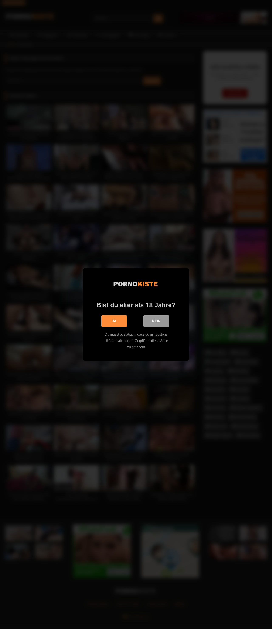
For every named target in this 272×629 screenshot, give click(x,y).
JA (114, 321)
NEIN (156, 321)
